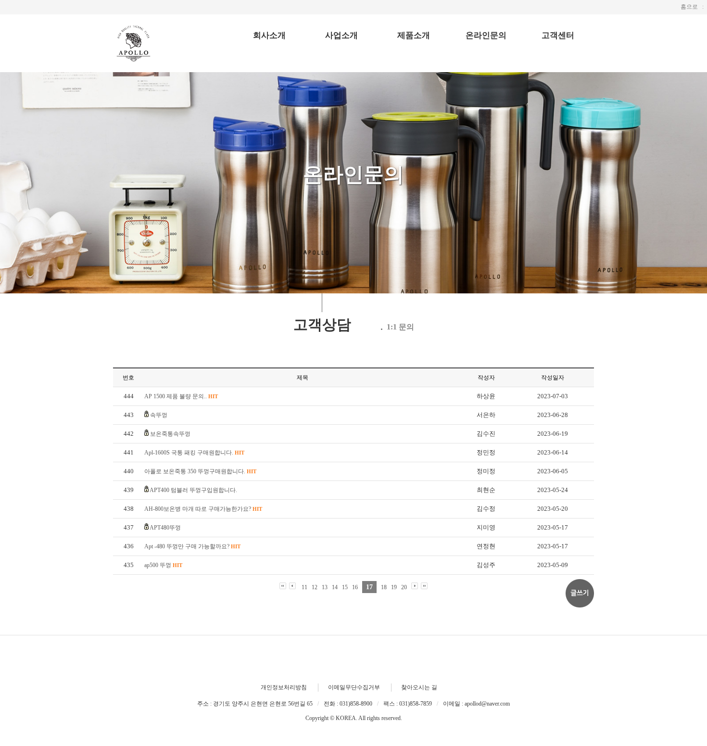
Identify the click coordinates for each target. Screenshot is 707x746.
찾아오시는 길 (419, 687)
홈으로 (689, 6)
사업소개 (341, 35)
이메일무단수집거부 (354, 687)
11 (304, 587)
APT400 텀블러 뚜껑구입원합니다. (193, 490)
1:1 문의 (400, 327)
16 (355, 587)
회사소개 (269, 35)
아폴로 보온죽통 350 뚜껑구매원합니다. (200, 471)
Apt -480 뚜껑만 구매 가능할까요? (192, 546)
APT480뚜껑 (165, 527)
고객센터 (558, 35)
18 (384, 587)
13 (325, 587)
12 (314, 587)
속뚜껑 (158, 415)
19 (394, 587)
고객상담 (322, 324)
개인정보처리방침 (284, 687)
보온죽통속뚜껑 (170, 433)
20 (404, 587)
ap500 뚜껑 (163, 565)
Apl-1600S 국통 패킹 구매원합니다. (194, 452)
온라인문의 (486, 35)
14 (335, 587)
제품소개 (413, 35)
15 (345, 587)
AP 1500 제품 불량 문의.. (181, 396)
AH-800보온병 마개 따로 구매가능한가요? (203, 509)
